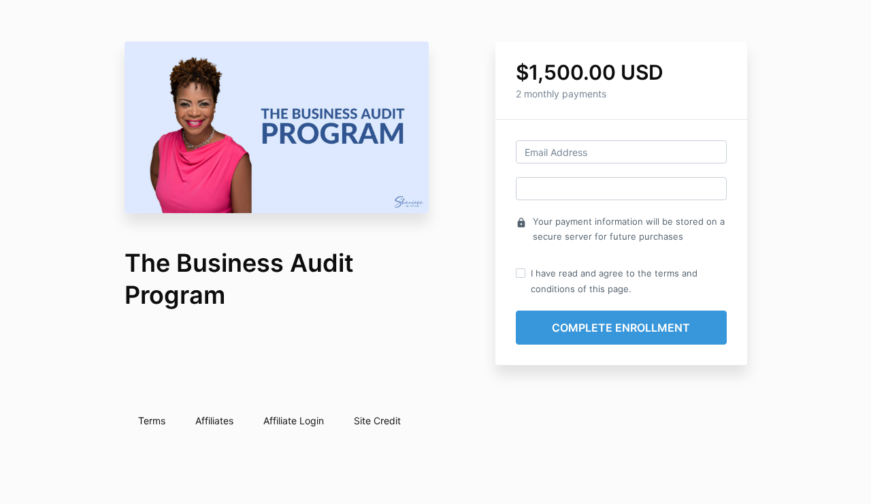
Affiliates (214, 420)
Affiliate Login (293, 420)
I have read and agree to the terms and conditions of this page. (614, 281)
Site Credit (377, 420)
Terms (151, 420)
